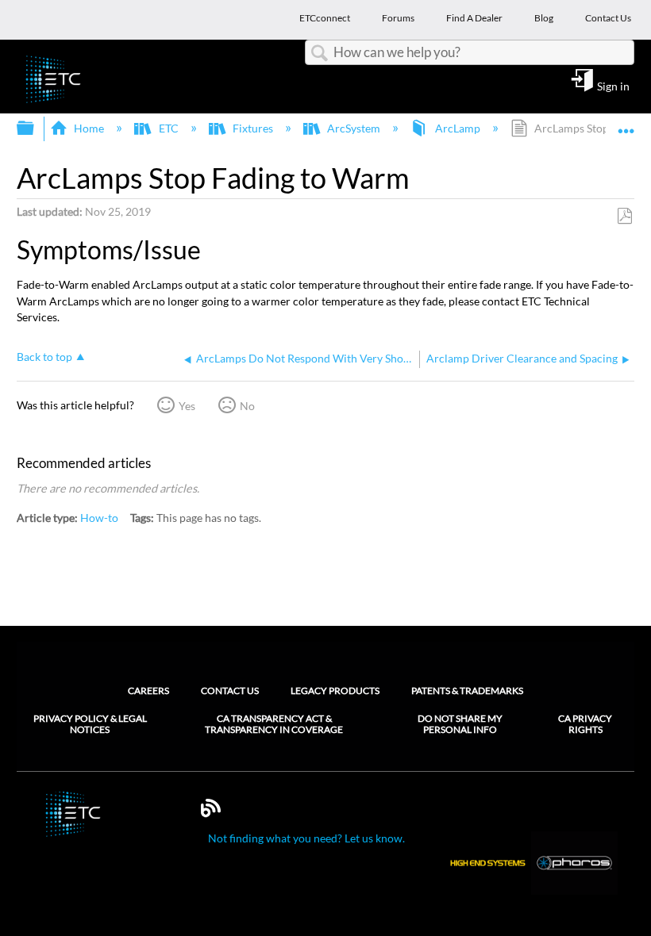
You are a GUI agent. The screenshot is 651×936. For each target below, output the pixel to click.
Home (88, 128)
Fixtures (252, 128)
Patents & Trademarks (467, 690)
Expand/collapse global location (626, 123)
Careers (148, 690)
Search (319, 53)
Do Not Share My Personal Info (460, 724)
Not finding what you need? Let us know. (306, 838)
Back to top (44, 357)
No (247, 405)
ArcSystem (354, 128)
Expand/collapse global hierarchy (35, 128)
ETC (168, 128)
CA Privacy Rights (585, 724)
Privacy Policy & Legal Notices (90, 724)
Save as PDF (624, 216)
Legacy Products (335, 690)
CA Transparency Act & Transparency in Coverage (274, 724)
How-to (99, 517)
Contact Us (230, 690)
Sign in (613, 85)
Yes (187, 405)
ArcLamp (457, 128)
